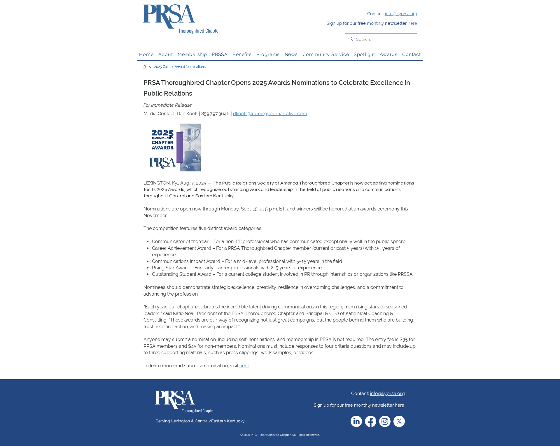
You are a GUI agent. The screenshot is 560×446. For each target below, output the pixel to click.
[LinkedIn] (356, 421)
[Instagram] (385, 421)
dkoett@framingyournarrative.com (270, 113)
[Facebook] (370, 421)
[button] (165, 54)
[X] (399, 421)
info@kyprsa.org (387, 393)
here (412, 23)
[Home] (144, 66)
